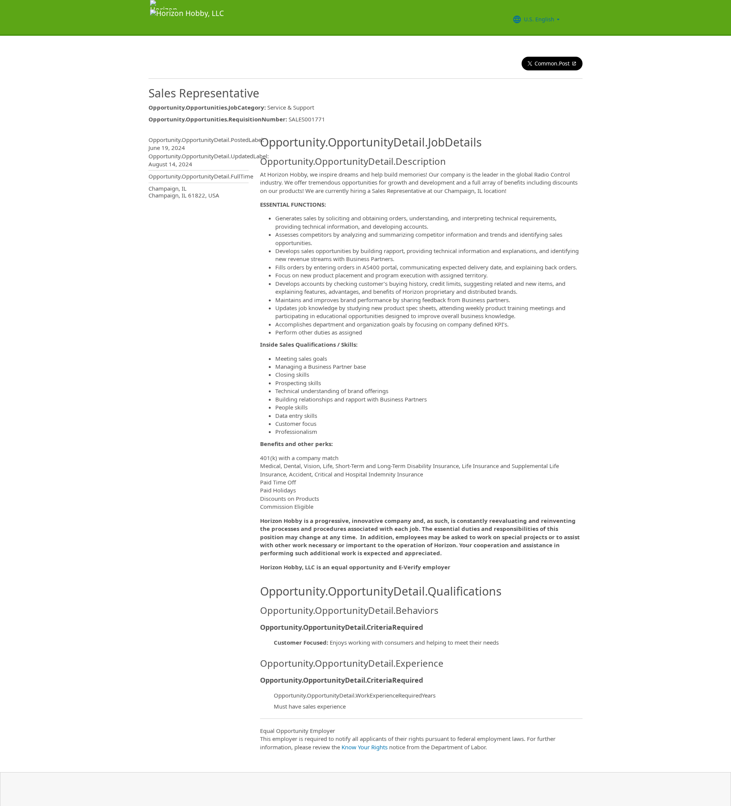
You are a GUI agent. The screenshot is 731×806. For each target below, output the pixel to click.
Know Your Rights (365, 747)
